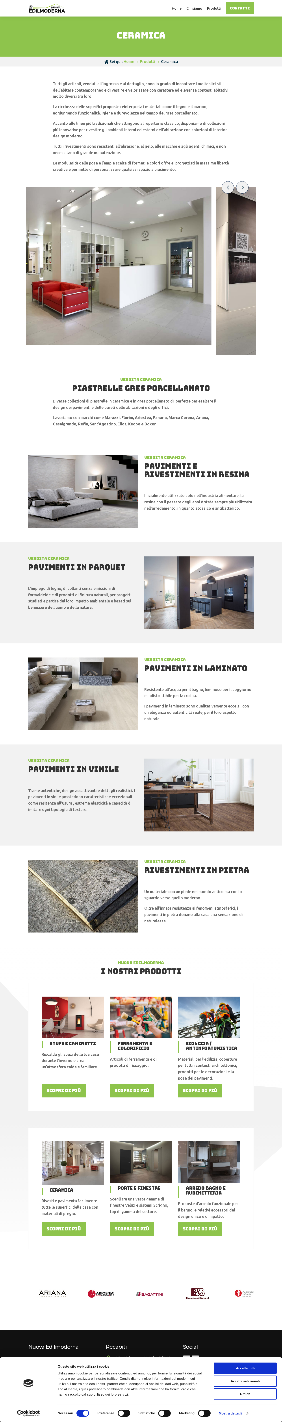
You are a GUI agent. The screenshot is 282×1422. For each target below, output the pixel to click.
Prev (228, 187)
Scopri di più (63, 1090)
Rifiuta (245, 1394)
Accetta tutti (245, 1368)
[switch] (124, 1413)
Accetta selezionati (245, 1381)
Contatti (240, 8)
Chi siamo (194, 8)
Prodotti (214, 8)
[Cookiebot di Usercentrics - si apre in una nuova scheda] (28, 1413)
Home (177, 8)
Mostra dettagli (230, 1413)
